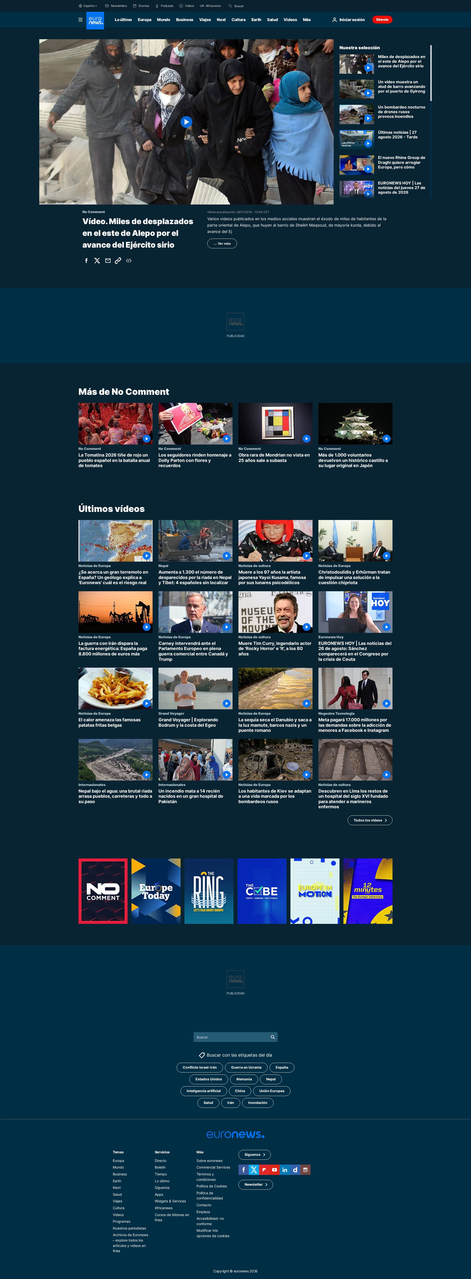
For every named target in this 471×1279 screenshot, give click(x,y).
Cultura (239, 19)
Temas (118, 1152)
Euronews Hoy (330, 637)
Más (199, 1152)
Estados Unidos (209, 1079)
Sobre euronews (209, 1160)
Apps (159, 1194)
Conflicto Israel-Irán (200, 1067)
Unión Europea (271, 1091)
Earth (256, 19)
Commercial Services (213, 1167)
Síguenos (162, 1187)
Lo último (123, 19)
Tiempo (161, 1174)
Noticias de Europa (94, 565)
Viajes (205, 19)
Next (221, 19)
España (282, 1067)
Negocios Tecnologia (336, 713)
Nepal (163, 565)
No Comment (89, 448)
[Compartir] (108, 261)
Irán (230, 1102)
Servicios (162, 1152)
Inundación (257, 1102)
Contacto (203, 1205)
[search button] (230, 6)
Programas (121, 1221)
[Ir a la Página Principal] (95, 20)
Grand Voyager (171, 713)
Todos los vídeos (368, 820)
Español (89, 6)
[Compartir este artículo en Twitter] (97, 261)
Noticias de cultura (254, 565)
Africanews (163, 1208)
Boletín (160, 1167)
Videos (290, 19)
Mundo (163, 19)
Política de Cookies (211, 1186)
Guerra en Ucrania (246, 1067)
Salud (272, 19)
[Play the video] (186, 122)
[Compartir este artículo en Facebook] (86, 261)
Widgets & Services (170, 1201)
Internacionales (91, 784)
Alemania (244, 1079)
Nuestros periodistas (129, 1228)
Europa (144, 19)
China (240, 1091)
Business (184, 19)
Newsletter (254, 1184)
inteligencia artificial (204, 1091)
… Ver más (222, 243)
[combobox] (255, 6)
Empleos (203, 1211)
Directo (382, 19)
